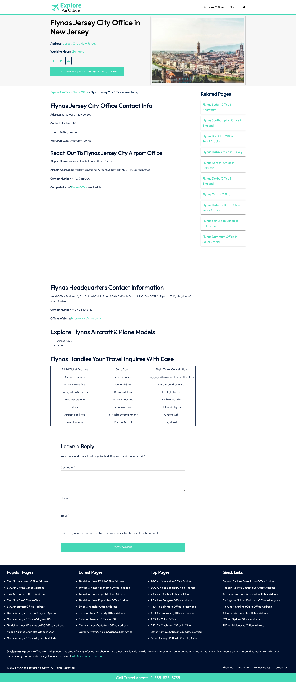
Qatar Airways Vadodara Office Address (103, 625)
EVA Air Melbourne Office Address (243, 625)
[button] (244, 7)
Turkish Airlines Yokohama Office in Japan (104, 587)
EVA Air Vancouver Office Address (27, 581)
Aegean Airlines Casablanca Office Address (249, 581)
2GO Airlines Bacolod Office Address (173, 587)
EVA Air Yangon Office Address (26, 606)
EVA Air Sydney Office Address (241, 619)
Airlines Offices (214, 7)
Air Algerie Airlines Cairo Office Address (247, 606)
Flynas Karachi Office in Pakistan (218, 165)
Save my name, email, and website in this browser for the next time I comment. (111, 533)
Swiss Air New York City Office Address (102, 613)
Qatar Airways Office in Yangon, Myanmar (33, 613)
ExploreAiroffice (60, 92)
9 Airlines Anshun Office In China (170, 594)
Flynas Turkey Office (216, 194)
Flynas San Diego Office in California (220, 223)
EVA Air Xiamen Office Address (26, 594)
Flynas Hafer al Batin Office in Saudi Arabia (222, 207)
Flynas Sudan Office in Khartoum (217, 107)
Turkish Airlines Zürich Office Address (101, 581)
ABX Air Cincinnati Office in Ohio (171, 625)
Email (65, 515)
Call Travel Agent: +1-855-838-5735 (148, 677)
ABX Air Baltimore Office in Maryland (173, 606)
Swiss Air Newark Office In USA (98, 619)
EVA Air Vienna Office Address (25, 587)
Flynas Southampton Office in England (222, 122)
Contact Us (280, 667)
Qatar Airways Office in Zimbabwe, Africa (176, 631)
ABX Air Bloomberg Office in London (173, 613)
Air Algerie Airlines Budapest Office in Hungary (251, 600)
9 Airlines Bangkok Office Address (171, 600)
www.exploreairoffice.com (33, 667)
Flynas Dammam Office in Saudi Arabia (219, 239)
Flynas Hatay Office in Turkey (222, 152)
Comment (68, 467)
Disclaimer (243, 667)
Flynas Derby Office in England (217, 181)
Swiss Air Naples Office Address (98, 606)
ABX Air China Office (163, 619)
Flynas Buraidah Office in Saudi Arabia (219, 138)
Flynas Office (80, 92)
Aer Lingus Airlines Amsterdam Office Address (251, 594)
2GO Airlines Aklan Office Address (172, 581)
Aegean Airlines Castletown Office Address (249, 587)
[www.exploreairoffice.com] (66, 7)
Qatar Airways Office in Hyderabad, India (32, 638)
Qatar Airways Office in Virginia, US (29, 619)
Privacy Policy (261, 667)
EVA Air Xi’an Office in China (24, 600)
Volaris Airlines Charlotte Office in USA (30, 631)
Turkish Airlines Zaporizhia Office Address (104, 600)
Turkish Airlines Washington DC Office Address (35, 625)
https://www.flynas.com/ (86, 318)
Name (65, 498)
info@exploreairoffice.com (88, 656)
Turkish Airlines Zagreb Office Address (102, 594)
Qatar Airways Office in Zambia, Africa (174, 638)
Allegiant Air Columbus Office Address (246, 613)
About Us (227, 667)
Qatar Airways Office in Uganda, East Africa (105, 631)
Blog (232, 7)
